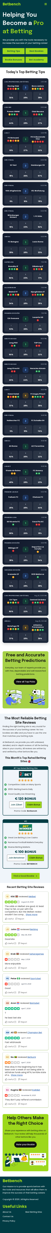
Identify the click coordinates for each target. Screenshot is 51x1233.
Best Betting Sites (34, 1212)
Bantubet (34, 1003)
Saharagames (36, 953)
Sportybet (35, 978)
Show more (31, 914)
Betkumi (31, 1057)
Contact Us (8, 1216)
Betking (34, 929)
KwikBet (36, 1089)
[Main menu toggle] (45, 4)
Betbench (12, 4)
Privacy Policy (9, 1221)
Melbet (32, 896)
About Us (7, 1212)
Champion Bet (34, 1032)
